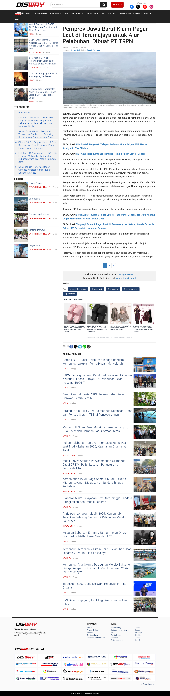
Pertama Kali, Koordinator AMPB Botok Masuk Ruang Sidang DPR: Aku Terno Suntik (42, 93)
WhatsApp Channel (126, 278)
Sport (146, 13)
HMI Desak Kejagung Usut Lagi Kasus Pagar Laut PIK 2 (95, 602)
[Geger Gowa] (21, 251)
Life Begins (34, 198)
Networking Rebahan (39, 214)
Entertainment (93, 13)
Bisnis (112, 13)
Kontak (89, 627)
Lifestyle (123, 13)
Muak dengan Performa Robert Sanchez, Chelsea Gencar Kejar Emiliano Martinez (33, 170)
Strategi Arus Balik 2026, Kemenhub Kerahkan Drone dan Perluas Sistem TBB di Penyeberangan (97, 413)
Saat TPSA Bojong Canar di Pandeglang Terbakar (43, 75)
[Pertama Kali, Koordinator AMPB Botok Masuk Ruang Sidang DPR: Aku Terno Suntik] (21, 94)
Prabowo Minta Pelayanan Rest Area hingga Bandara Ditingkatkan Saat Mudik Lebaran (97, 500)
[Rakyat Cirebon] (144, 657)
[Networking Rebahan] (21, 220)
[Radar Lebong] (73, 678)
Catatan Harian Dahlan (44, 13)
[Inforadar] (73, 664)
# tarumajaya (113, 289)
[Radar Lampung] (96, 664)
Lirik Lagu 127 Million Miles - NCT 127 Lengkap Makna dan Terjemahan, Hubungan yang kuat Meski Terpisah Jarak (36, 157)
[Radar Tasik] (73, 657)
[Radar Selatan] (144, 678)
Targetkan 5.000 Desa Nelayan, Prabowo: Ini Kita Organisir (94, 586)
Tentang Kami (92, 635)
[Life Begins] (21, 204)
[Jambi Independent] (25, 664)
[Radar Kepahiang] (120, 671)
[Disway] (25, 657)
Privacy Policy (92, 630)
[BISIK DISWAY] (20, 13)
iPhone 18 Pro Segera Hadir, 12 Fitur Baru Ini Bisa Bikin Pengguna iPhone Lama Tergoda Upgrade (35, 145)
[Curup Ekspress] (144, 671)
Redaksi (90, 632)
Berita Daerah (68, 13)
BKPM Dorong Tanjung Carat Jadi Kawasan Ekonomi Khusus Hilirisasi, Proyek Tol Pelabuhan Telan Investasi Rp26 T (97, 379)
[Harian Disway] (49, 657)
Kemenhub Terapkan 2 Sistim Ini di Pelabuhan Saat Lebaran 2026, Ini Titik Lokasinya (97, 551)
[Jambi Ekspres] (49, 664)
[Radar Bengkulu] (49, 678)
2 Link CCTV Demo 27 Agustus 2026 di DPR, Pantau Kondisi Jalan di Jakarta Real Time (43, 44)
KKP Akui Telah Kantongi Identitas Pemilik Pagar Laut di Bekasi (110, 154)
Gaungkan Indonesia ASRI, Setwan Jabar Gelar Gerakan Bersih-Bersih (93, 396)
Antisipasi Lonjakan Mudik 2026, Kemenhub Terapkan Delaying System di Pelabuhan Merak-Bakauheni (94, 517)
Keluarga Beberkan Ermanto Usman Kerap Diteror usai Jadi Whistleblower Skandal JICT (95, 535)
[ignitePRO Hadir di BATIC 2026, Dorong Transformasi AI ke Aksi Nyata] (21, 30)
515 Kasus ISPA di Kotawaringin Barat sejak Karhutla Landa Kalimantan (42, 60)
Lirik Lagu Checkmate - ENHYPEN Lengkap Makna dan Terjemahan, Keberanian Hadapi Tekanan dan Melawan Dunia (34, 122)
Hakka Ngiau (23, 112)
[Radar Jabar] (96, 671)
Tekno (137, 13)
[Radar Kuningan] (25, 671)
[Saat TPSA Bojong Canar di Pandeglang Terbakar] (21, 79)
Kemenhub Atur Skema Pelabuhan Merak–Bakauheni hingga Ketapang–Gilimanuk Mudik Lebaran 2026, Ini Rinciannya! (97, 568)
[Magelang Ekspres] (144, 664)
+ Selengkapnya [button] (147, 684)
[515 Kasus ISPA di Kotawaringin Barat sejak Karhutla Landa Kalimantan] (21, 63)
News (28, 13)
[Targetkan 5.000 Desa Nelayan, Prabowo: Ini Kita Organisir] (145, 588)
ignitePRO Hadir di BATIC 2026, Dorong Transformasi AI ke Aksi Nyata (43, 27)
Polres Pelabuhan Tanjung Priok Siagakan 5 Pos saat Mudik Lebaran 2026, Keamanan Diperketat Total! (94, 446)
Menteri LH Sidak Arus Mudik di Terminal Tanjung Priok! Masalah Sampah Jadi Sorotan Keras (96, 429)
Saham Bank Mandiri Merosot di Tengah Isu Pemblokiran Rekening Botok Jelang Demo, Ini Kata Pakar (34, 134)
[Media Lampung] (96, 657)
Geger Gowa (35, 245)
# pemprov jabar (131, 289)
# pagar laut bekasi (78, 289)
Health (131, 13)
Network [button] (117, 4)
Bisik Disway (116, 627)
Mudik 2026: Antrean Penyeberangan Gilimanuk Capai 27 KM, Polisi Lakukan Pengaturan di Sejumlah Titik (94, 465)
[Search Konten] (104, 4)
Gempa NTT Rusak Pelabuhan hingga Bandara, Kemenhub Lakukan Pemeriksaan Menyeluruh (93, 362)
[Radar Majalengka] (49, 671)
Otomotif (79, 13)
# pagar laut (97, 289)
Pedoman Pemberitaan (96, 637)
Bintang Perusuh (37, 230)
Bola (57, 13)
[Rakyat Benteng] (120, 678)
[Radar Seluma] (96, 678)
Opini (17, 20)
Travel (104, 13)
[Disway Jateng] (120, 664)
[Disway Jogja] (73, 671)
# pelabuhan (70, 293)
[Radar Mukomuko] (25, 678)
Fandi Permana (93, 50)
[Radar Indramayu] (120, 657)
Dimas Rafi (76, 50)
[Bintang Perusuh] (21, 235)
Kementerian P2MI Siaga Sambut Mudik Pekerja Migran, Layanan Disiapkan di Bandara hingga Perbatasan (94, 483)
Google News (126, 274)
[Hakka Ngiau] (21, 189)
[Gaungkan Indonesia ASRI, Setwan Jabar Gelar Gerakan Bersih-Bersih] (145, 399)
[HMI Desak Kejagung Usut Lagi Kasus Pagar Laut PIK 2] (145, 604)
